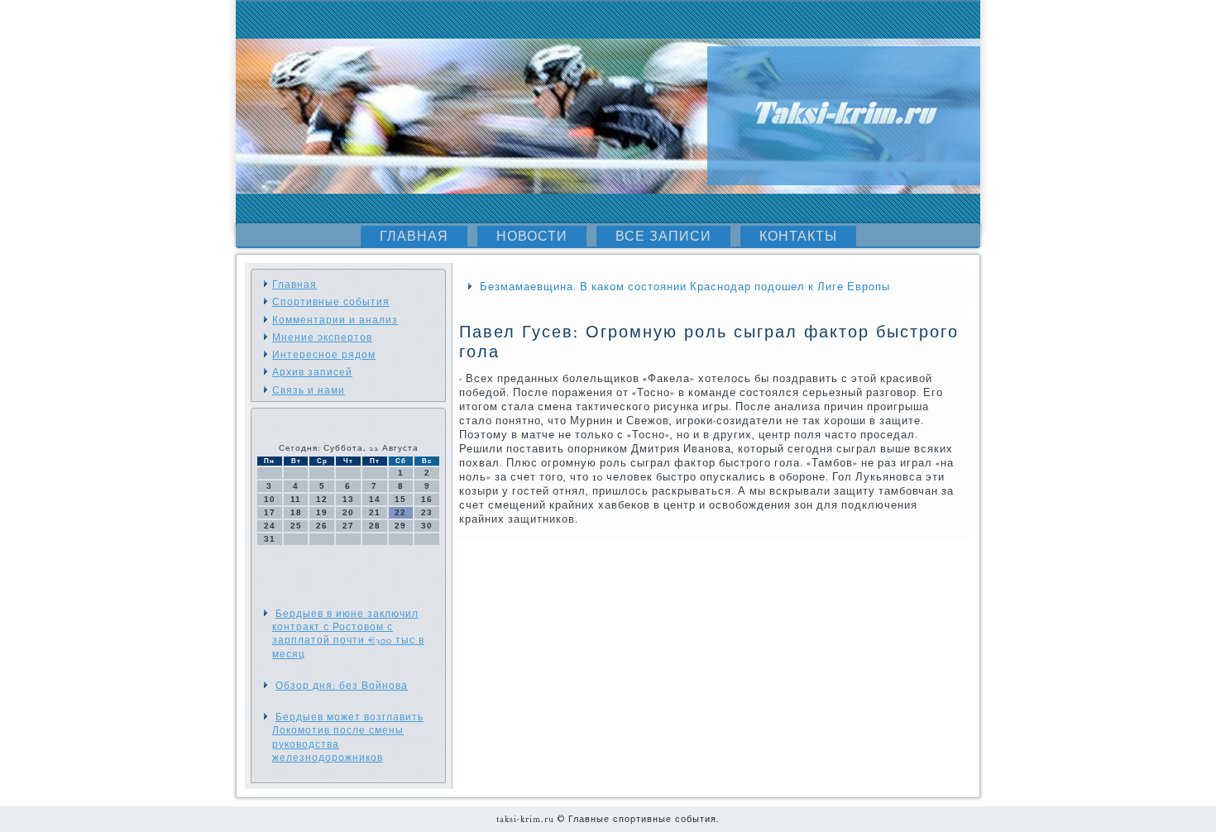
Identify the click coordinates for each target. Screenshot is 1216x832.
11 (295, 499)
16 (427, 499)
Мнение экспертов (322, 337)
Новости (531, 236)
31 (269, 538)
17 (269, 512)
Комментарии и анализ (335, 320)
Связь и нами (308, 390)
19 (322, 512)
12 (322, 499)
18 (296, 512)
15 (400, 499)
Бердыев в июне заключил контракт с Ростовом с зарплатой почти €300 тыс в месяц (348, 634)
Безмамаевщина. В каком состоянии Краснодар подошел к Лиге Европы (685, 287)
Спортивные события (331, 301)
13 (348, 499)
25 (296, 525)
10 (269, 499)
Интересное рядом (324, 354)
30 (427, 525)
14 (375, 499)
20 (348, 512)
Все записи (663, 236)
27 (348, 525)
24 (269, 525)
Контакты (798, 236)
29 (400, 525)
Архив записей (312, 372)
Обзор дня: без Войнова (341, 685)
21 (375, 512)
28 (375, 525)
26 (322, 525)
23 (427, 512)
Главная (414, 236)
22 (400, 512)
